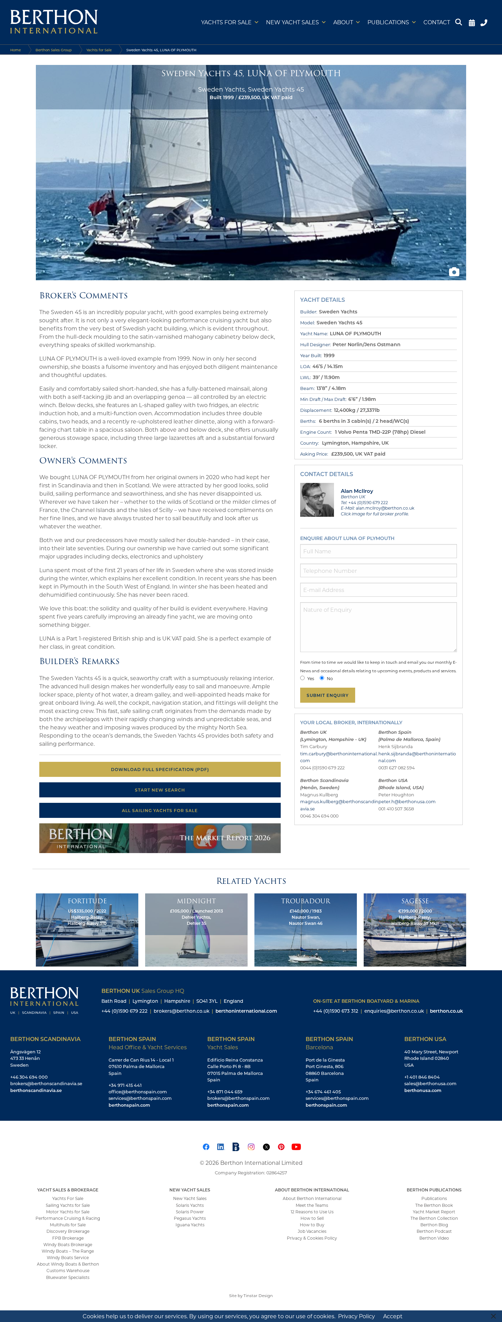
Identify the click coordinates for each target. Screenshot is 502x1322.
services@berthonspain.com (140, 1098)
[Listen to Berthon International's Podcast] (236, 1145)
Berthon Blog (434, 1224)
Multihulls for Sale (68, 1224)
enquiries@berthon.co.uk (394, 1011)
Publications (388, 22)
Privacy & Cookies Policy (312, 1238)
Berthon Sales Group (54, 50)
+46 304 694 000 (29, 1077)
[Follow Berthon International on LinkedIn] (221, 1145)
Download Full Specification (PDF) (160, 769)
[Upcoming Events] (472, 22)
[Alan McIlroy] (317, 499)
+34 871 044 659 (224, 1091)
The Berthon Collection (434, 1218)
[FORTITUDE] (87, 929)
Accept (393, 1316)
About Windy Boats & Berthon (68, 1264)
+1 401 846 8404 (422, 1077)
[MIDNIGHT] (196, 929)
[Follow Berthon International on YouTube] (296, 1145)
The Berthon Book (434, 1205)
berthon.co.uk (446, 1011)
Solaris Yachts (190, 1205)
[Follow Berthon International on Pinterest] (281, 1145)
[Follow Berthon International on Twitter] (266, 1145)
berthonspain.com (129, 1105)
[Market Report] (160, 837)
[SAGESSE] (415, 929)
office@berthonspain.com (138, 1091)
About (343, 22)
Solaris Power (190, 1211)
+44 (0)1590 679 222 (124, 1011)
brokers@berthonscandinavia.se (46, 1083)
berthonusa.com (422, 1090)
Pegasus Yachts (190, 1218)
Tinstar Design (258, 1295)
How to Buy (312, 1224)
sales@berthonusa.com (430, 1083)
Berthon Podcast (434, 1231)
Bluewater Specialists (67, 1277)
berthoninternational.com (246, 1011)
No (330, 678)
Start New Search (160, 790)
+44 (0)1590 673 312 (335, 1011)
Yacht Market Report (434, 1211)
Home (15, 50)
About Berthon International (312, 1198)
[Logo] (54, 22)
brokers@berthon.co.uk (181, 1011)
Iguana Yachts (190, 1224)
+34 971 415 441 (125, 1085)
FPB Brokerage (68, 1238)
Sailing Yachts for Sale (68, 1205)
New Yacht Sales (292, 22)
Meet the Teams (312, 1205)
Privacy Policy (356, 1316)
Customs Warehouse (67, 1270)
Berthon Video (434, 1238)
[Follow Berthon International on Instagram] (251, 1145)
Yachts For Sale (67, 1198)
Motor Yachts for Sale (67, 1211)
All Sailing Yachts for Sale (160, 810)
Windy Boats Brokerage (67, 1244)
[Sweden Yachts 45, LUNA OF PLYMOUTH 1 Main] (251, 172)
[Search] (460, 22)
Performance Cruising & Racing (68, 1218)
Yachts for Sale (226, 22)
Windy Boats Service (68, 1257)
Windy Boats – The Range (68, 1251)
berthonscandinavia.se (36, 1090)
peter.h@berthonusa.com (407, 801)
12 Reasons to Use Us (312, 1211)
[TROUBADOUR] (305, 929)
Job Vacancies (312, 1231)
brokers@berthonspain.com (238, 1098)
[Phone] (485, 22)
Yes (310, 678)
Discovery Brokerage (67, 1231)
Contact (436, 22)
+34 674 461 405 (323, 1091)
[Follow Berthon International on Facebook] (206, 1145)
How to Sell (312, 1218)
